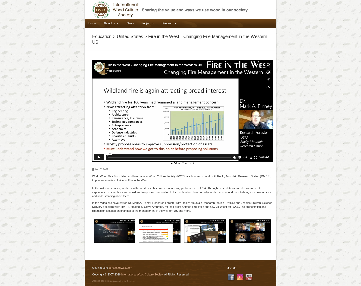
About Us (109, 23)
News (130, 23)
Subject (146, 23)
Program (168, 23)
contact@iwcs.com (120, 267)
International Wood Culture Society (142, 274)
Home (92, 23)
